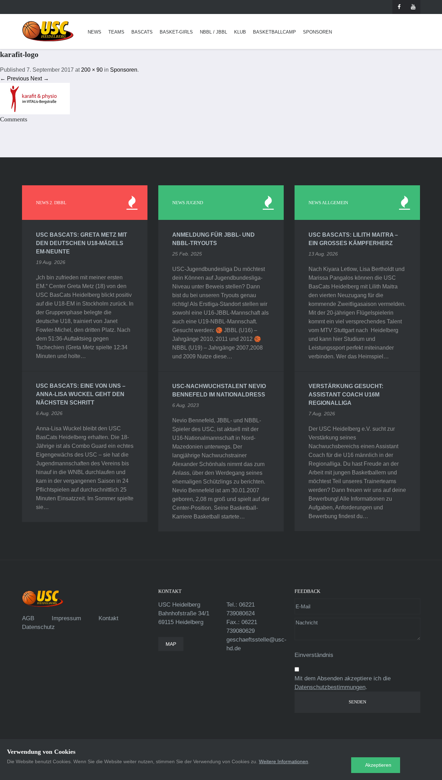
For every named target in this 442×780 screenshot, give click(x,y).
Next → (39, 78)
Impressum (66, 618)
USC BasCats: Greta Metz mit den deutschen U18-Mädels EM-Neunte (81, 243)
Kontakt (108, 618)
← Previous (14, 78)
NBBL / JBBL (213, 32)
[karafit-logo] (35, 98)
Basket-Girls (176, 32)
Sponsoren (317, 32)
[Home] (48, 31)
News (94, 32)
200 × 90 (92, 70)
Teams (116, 32)
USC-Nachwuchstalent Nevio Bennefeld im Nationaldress (219, 390)
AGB (28, 618)
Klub (240, 32)
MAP (171, 644)
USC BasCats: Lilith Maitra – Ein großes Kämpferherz (353, 239)
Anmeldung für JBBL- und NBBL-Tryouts (213, 239)
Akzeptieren (378, 765)
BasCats (142, 32)
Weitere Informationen (283, 761)
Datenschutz (38, 627)
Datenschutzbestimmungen (330, 687)
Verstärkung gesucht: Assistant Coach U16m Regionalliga (346, 394)
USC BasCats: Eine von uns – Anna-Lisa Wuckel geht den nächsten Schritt (80, 394)
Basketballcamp (274, 32)
